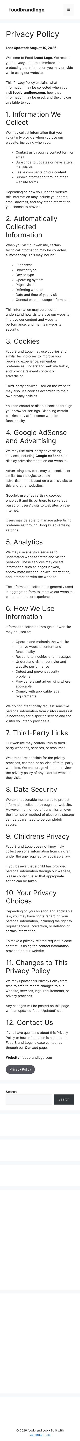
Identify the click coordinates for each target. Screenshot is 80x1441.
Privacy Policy (20, 1069)
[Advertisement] (22, 1124)
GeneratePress (40, 1435)
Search (11, 1092)
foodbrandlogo (26, 10)
